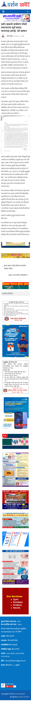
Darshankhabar (19, 693)
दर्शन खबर (9, 36)
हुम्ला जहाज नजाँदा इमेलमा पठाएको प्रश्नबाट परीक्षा (15, 267)
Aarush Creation (23, 696)
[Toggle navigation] (3, 11)
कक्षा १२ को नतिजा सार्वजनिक (18, 275)
